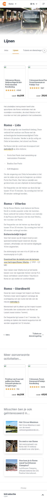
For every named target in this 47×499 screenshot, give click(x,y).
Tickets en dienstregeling (34, 50)
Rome (13, 4)
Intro (6, 50)
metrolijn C (14, 302)
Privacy (23, 488)
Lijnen (15, 50)
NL (35, 4)
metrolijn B (8, 149)
